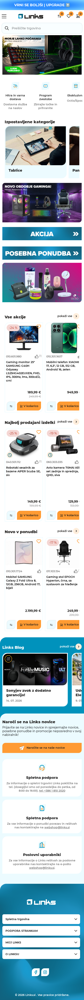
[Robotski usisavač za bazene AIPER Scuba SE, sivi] (24, 474)
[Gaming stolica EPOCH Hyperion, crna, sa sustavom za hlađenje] (64, 584)
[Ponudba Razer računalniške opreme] (42, 55)
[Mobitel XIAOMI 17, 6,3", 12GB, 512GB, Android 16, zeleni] (64, 367)
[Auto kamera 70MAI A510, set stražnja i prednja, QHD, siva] (64, 474)
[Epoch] (42, 202)
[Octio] (42, 282)
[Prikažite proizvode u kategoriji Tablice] (35, 151)
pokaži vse (64, 316)
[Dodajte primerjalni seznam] (11, 406)
